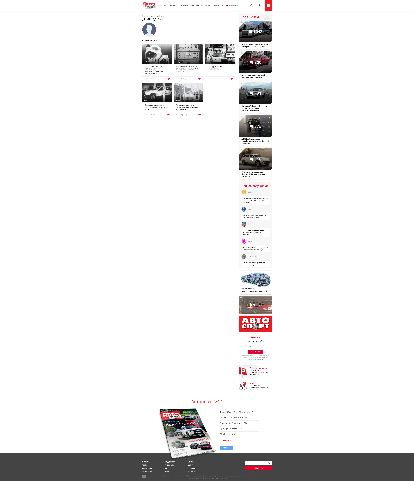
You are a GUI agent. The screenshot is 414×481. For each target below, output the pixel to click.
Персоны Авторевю (148, 16)
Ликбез (145, 62)
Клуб (167, 471)
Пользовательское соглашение (197, 478)
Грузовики (183, 5)
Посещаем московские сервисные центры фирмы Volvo (156, 107)
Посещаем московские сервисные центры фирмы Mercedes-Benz (187, 107)
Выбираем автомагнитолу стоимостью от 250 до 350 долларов (187, 68)
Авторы (191, 462)
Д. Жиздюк (160, 16)
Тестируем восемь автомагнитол (215, 67)
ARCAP (207, 5)
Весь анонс (225, 440)
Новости (162, 5)
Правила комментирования (218, 478)
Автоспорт (147, 471)
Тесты (172, 5)
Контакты (192, 468)
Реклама (191, 471)
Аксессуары (178, 62)
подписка (258, 468)
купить (226, 448)
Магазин (233, 5)
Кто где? (168, 468)
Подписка (218, 5)
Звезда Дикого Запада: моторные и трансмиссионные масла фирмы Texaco (155, 70)
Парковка (169, 465)
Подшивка (196, 5)
